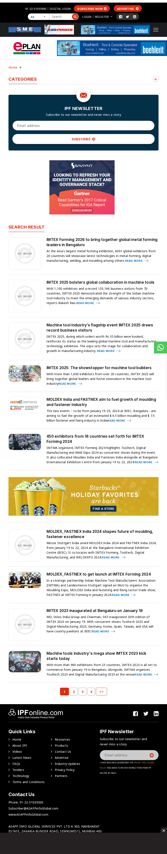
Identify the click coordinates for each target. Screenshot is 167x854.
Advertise (126, 8)
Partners (61, 776)
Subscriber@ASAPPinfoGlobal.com (33, 808)
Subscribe (81, 139)
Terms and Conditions (28, 782)
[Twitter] (127, 16)
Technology (20, 776)
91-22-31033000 (35, 9)
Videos (17, 751)
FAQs (16, 764)
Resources (62, 739)
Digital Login (60, 9)
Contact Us (63, 751)
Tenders (18, 770)
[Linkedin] (134, 16)
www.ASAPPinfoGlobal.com (28, 814)
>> (101, 691)
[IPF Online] (24, 29)
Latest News (21, 758)
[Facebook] (120, 16)
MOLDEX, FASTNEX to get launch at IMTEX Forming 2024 (99, 574)
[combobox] (38, 16)
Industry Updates (67, 764)
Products (61, 745)
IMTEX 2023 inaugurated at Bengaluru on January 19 (95, 611)
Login (86, 17)
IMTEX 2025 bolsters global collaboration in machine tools (100, 282)
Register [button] (102, 17)
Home (12, 67)
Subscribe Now (90, 8)
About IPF (19, 745)
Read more (134, 260)
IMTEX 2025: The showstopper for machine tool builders (99, 368)
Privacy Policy (65, 770)
